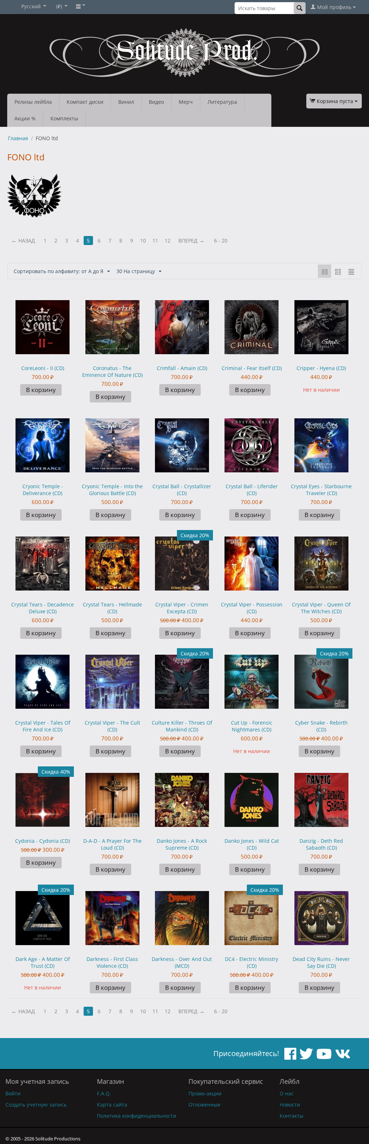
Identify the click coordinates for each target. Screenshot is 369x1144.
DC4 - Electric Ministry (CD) (251, 962)
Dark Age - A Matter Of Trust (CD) (42, 962)
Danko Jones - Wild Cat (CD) (251, 844)
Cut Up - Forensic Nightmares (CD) (251, 726)
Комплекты (64, 118)
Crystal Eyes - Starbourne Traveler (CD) (321, 490)
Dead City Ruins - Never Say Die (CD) (321, 962)
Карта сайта (112, 1104)
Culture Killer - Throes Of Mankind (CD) (182, 726)
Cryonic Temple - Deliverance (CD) (42, 490)
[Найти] (300, 8)
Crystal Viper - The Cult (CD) (112, 726)
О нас (287, 1093)
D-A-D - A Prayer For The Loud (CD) (112, 844)
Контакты (291, 1115)
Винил (126, 101)
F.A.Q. (104, 1093)
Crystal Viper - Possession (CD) (252, 608)
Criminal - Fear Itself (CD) (252, 368)
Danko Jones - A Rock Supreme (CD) (182, 844)
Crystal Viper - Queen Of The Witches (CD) (321, 608)
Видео (156, 101)
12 (167, 240)
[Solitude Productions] (184, 52)
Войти (13, 1093)
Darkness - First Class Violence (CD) (112, 962)
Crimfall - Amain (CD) (182, 368)
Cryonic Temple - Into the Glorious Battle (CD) (112, 490)
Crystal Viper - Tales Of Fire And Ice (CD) (42, 726)
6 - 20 (220, 240)
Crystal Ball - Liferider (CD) (252, 490)
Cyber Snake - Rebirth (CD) (321, 726)
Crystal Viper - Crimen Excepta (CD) (181, 608)
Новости (290, 1104)
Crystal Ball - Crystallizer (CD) (181, 490)
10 (143, 240)
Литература (222, 101)
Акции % (25, 118)
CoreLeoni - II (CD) (42, 368)
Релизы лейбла (33, 101)
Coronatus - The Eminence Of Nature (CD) (112, 371)
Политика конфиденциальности (136, 1115)
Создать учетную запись (36, 1104)
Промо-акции (205, 1093)
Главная (18, 138)
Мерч (186, 101)
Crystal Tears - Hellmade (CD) (112, 608)
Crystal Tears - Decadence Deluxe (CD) (42, 608)
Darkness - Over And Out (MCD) (182, 962)
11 (155, 240)
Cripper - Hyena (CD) (321, 368)
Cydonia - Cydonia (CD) (42, 840)
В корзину (41, 390)
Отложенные (204, 1104)
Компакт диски (85, 101)
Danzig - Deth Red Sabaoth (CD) (321, 844)
